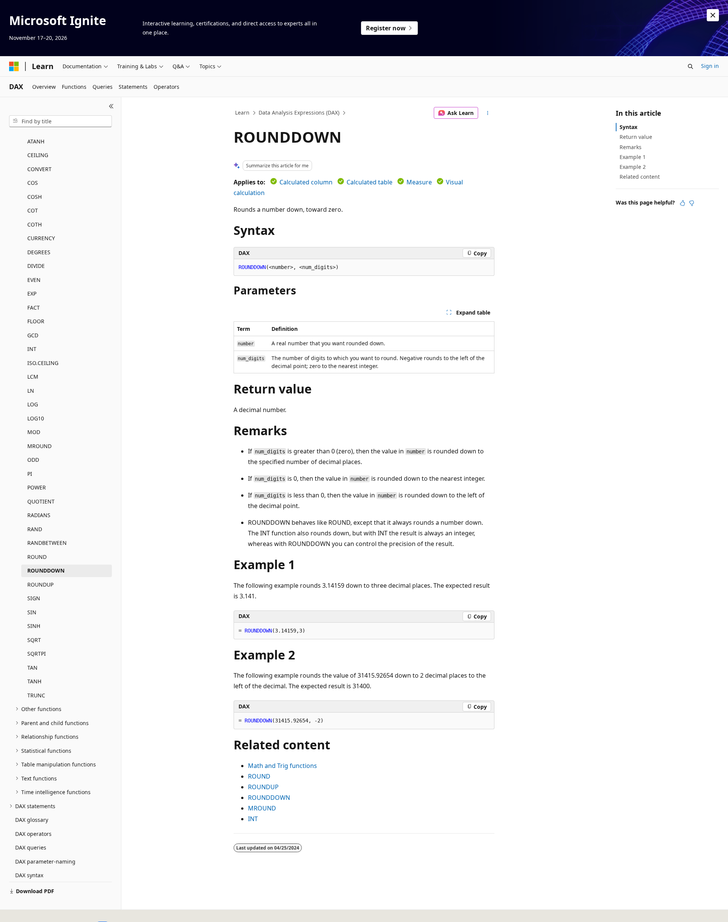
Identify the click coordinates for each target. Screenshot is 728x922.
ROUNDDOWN (269, 797)
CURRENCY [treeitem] (41, 238)
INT (253, 819)
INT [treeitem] (31, 348)
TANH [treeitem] (34, 681)
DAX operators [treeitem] (33, 833)
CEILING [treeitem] (37, 155)
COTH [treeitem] (34, 224)
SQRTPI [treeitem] (36, 653)
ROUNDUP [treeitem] (40, 584)
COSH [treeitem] (34, 196)
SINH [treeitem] (33, 625)
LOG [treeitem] (32, 404)
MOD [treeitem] (33, 432)
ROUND (259, 776)
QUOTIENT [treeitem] (41, 501)
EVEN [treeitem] (34, 279)
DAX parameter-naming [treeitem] (45, 861)
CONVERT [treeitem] (39, 169)
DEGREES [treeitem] (38, 252)
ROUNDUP (263, 787)
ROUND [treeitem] (37, 556)
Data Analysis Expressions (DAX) (299, 112)
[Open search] (690, 66)
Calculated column (306, 182)
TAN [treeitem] (32, 667)
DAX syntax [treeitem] (29, 875)
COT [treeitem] (32, 210)
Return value (636, 136)
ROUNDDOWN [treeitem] (45, 570)
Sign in (710, 65)
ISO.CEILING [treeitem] (42, 363)
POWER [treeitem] (36, 487)
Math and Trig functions (282, 766)
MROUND (262, 808)
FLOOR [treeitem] (35, 321)
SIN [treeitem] (31, 612)
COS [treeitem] (32, 182)
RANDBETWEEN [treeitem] (47, 542)
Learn (242, 112)
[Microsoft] (14, 66)
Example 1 (633, 156)
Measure (419, 182)
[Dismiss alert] (713, 15)
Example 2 (633, 166)
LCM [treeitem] (32, 376)
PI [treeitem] (29, 473)
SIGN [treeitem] (33, 598)
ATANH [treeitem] (35, 141)
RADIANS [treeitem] (38, 515)
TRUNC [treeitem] (36, 695)
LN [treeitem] (30, 390)
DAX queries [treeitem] (30, 847)
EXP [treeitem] (31, 293)
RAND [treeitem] (34, 529)
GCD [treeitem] (32, 335)
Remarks (631, 147)
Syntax (628, 127)
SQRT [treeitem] (34, 640)
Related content (640, 176)
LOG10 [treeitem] (35, 418)
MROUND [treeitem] (39, 446)
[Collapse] (111, 106)
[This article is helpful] (682, 203)
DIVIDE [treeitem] (36, 265)
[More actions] (487, 113)
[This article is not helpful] (691, 203)
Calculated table (369, 182)
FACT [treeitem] (33, 307)
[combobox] (60, 121)
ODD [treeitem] (33, 459)
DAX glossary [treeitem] (31, 819)
